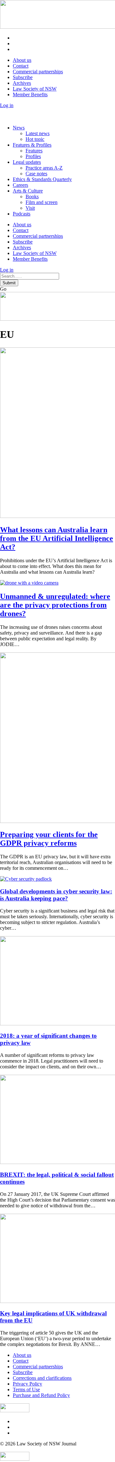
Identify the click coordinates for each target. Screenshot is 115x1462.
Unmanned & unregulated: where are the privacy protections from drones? (55, 605)
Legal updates (27, 162)
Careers (20, 185)
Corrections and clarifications (42, 1378)
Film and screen (41, 202)
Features (34, 150)
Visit (30, 208)
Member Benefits (30, 94)
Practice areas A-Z (44, 168)
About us (22, 60)
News (19, 127)
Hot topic (35, 139)
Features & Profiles (32, 145)
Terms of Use (26, 1389)
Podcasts (21, 213)
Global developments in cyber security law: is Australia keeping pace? (56, 895)
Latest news (38, 133)
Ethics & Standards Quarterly (42, 179)
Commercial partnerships (38, 71)
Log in (6, 105)
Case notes (36, 173)
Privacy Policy (27, 1383)
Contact (20, 66)
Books (32, 196)
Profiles (33, 156)
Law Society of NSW (35, 88)
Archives (22, 83)
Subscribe (23, 77)
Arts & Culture (28, 190)
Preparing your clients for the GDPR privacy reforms (49, 838)
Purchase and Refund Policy (41, 1395)
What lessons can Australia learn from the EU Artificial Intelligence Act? (56, 538)
